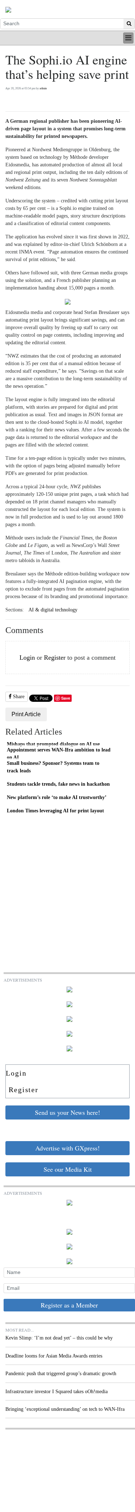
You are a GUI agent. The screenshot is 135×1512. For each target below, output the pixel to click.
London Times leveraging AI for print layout (55, 810)
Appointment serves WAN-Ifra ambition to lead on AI (59, 754)
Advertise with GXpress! (67, 1148)
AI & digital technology (52, 610)
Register (55, 657)
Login (27, 657)
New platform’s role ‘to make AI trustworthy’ (57, 797)
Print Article (26, 714)
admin (43, 88)
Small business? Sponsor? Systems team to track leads (53, 767)
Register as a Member (69, 1305)
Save (65, 698)
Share (18, 696)
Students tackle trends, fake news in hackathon (58, 784)
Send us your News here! (67, 1112)
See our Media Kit (68, 1169)
